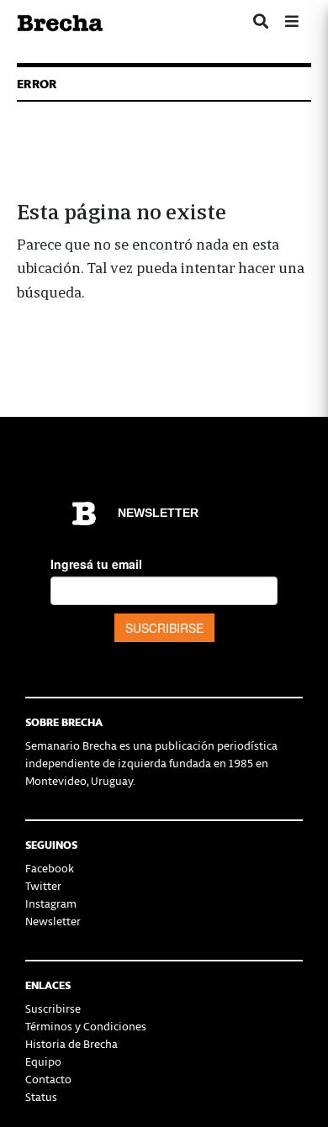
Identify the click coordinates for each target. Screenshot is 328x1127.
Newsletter (53, 921)
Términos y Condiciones (85, 1026)
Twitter (43, 885)
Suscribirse (53, 1008)
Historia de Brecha (71, 1043)
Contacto (48, 1079)
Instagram (51, 903)
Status (41, 1096)
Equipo (43, 1061)
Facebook (49, 868)
